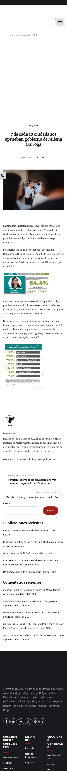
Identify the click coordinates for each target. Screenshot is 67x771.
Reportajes (8, 749)
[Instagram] (28, 708)
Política (33, 112)
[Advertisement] (33, 60)
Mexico (50, 755)
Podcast (51, 767)
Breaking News (10, 765)
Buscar (7, 489)
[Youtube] (21, 708)
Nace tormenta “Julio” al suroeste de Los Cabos (28, 539)
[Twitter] (13, 708)
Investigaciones (10, 743)
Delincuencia (9, 754)
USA (49, 761)
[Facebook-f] (6, 708)
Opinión (7, 760)
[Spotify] (35, 708)
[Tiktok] (42, 708)
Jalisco (50, 750)
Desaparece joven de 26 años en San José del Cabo (29, 558)
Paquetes (29, 748)
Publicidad (30, 734)
